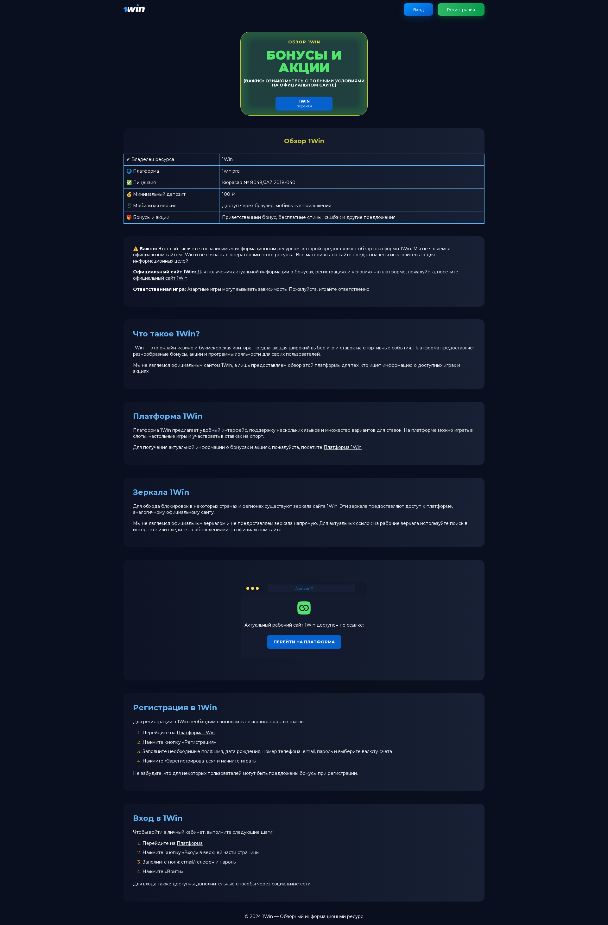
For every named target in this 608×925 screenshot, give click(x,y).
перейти (304, 103)
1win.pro (231, 171)
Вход (418, 9)
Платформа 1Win (343, 447)
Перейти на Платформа (304, 641)
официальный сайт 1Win (160, 278)
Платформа (190, 843)
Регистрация (461, 9)
